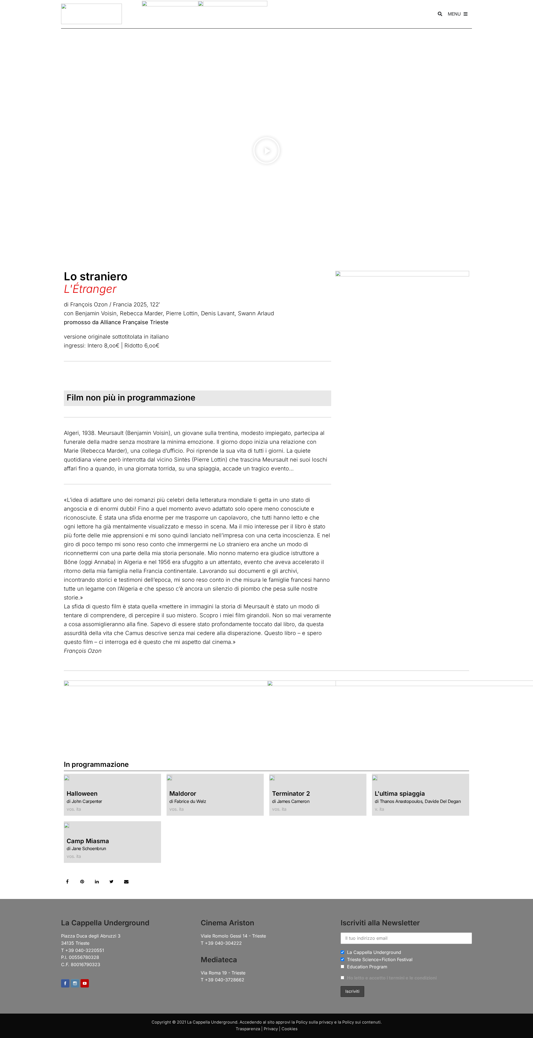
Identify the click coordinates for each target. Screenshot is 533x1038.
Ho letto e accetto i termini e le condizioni (392, 978)
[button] (266, 152)
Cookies (289, 1028)
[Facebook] (65, 984)
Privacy (271, 1028)
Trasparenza (248, 1028)
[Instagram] (75, 984)
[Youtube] (85, 984)
